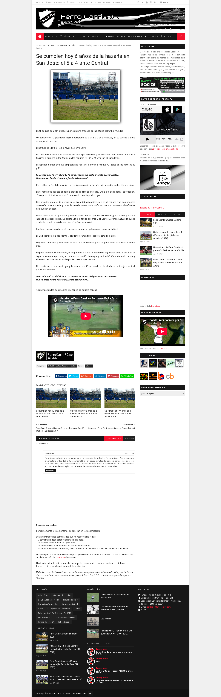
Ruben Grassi (63, 622)
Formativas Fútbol (70, 604)
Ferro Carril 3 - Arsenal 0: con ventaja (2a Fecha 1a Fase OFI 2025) (64, 664)
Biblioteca (97, 2)
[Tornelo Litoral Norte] (161, 379)
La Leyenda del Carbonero (59, 608)
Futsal (177, 214)
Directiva (85, 2)
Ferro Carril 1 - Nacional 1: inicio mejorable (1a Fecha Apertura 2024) (168, 262)
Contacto (118, 2)
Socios (107, 2)
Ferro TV (84, 36)
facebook (129, 438)
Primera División (45, 617)
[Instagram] (151, 2)
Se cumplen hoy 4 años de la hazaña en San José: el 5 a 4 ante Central (117, 414)
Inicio (41, 2)
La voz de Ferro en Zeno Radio (165, 149)
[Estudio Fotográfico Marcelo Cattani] (153, 366)
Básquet (68, 36)
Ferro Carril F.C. (113, 438)
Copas (111, 36)
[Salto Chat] (153, 379)
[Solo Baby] (170, 366)
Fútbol (51, 36)
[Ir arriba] (90, 693)
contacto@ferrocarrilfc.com (159, 607)
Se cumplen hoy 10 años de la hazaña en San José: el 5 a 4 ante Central (50, 414)
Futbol (147, 214)
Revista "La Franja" (46, 622)
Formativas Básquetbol (48, 604)
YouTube (163, 348)
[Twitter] (143, 2)
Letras (77, 608)
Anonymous (102, 649)
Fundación (60, 2)
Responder (50, 470)
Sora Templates (79, 693)
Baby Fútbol (43, 595)
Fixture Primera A (70, 600)
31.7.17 (88, 366)
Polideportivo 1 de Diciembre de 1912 (54, 613)
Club (50, 2)
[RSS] (155, 2)
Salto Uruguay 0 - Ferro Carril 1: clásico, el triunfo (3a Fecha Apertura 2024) (168, 235)
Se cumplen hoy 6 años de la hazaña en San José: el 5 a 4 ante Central (83, 414)
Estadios (135, 36)
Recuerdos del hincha (66, 617)
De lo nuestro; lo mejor (48, 600)
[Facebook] (138, 2)
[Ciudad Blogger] (170, 379)
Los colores (106, 618)
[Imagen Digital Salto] (162, 366)
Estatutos (72, 2)
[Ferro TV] (162, 189)
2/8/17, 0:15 (129, 453)
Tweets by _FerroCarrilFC (152, 207)
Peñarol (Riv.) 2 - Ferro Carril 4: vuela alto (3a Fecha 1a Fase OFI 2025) (65, 649)
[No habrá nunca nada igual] (85, 124)
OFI (121, 36)
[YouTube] (147, 2)
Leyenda (167, 36)
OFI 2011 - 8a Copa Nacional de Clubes (59, 45)
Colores (151, 36)
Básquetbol (58, 595)
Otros (97, 36)
